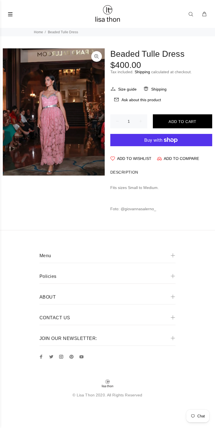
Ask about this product (141, 100)
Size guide (127, 89)
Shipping (142, 72)
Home (38, 32)
